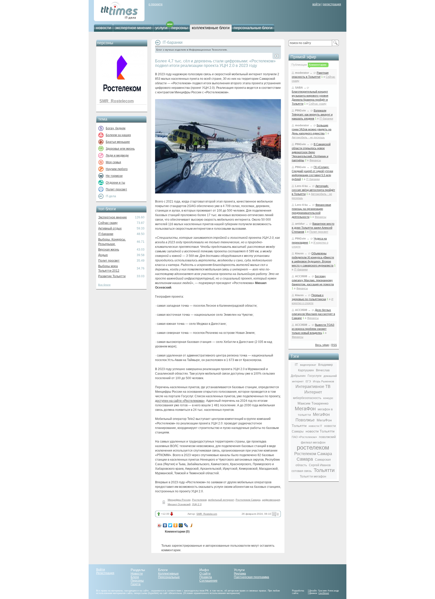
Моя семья (113, 162)
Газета (135, 584)
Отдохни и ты (115, 182)
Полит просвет (116, 189)
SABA (299, 87)
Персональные (169, 577)
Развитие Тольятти (112, 276)
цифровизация (271, 499)
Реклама (240, 573)
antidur (300, 223)
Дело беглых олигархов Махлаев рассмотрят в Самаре (313, 314)
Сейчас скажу (108, 223)
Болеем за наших (118, 135)
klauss (299, 253)
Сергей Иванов (320, 465)
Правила (205, 577)
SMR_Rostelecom (116, 101)
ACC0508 (301, 276)
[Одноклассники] (175, 525)
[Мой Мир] (181, 525)
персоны (179, 28)
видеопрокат (308, 364)
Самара (305, 459)
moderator (302, 72)
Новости (137, 573)
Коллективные (168, 573)
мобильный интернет (221, 499)
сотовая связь (302, 471)
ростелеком (313, 447)
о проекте (156, 4)
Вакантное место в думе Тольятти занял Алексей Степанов (313, 227)
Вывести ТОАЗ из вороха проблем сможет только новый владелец (313, 328)
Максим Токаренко (313, 403)
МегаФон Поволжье (313, 417)
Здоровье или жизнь (120, 148)
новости (103, 28)
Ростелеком (199, 499)
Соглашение (208, 580)
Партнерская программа (251, 577)
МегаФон (305, 408)
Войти (100, 569)
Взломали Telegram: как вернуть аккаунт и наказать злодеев (312, 114)
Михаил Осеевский (179, 504)
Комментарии (317, 64)
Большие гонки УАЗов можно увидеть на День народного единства (311, 129)
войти (316, 4)
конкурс (328, 398)
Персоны (137, 580)
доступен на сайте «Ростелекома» (180, 401)
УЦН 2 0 (197, 504)
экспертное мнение (133, 28)
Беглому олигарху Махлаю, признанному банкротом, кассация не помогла (313, 280)
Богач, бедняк (115, 128)
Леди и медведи (117, 155)
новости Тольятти (320, 431)
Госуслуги (314, 376)
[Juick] (191, 525)
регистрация (332, 4)
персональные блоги (253, 28)
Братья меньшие (118, 142)
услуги (161, 28)
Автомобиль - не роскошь (308, 137)
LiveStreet (323, 593)
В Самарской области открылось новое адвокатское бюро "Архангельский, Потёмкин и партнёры (311, 152)
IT (296, 365)
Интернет (313, 392)
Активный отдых (110, 228)
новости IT (315, 425)
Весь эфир (322, 344)
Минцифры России (179, 499)
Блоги (135, 577)
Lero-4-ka (301, 185)
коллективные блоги (211, 28)
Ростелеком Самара (248, 499)
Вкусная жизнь (108, 249)
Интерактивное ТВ (313, 386)
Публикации (299, 64)
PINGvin (300, 110)
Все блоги (104, 284)
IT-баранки (105, 234)
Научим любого (117, 169)
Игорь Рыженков (323, 381)
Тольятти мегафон (313, 476)
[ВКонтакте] (165, 525)
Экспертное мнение (112, 217)
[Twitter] (170, 525)
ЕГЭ (308, 381)
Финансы (315, 160)
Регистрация (105, 573)
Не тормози (114, 176)
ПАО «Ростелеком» (304, 436)
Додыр (103, 255)
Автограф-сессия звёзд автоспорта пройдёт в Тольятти (313, 189)
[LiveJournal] (186, 525)
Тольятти (324, 470)
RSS (334, 344)
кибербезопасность (307, 398)
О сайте (205, 573)
